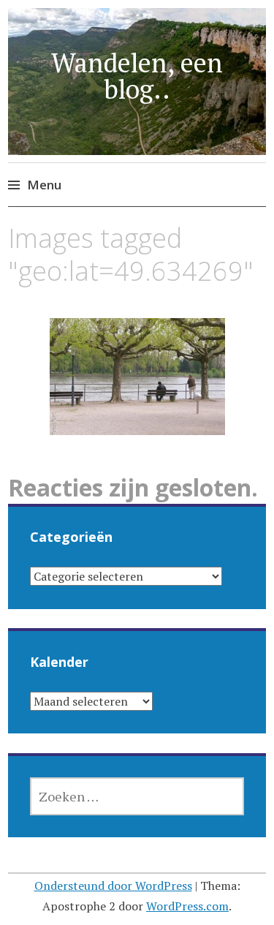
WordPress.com (187, 906)
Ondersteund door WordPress (113, 885)
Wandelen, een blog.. (137, 75)
